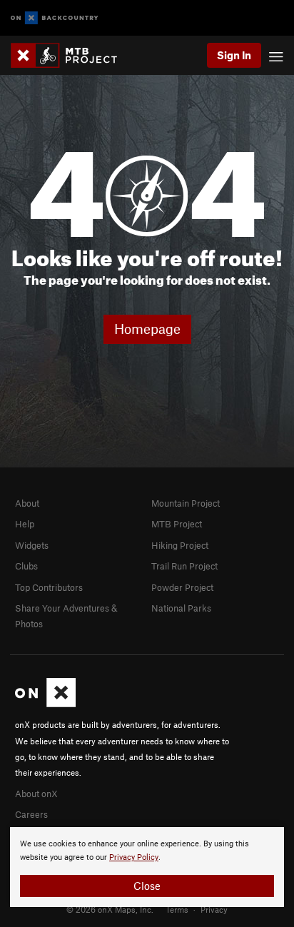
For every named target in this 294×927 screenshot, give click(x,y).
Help (24, 524)
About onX (36, 793)
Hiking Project (179, 545)
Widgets (32, 545)
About (27, 503)
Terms (177, 909)
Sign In (234, 55)
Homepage (147, 328)
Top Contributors (49, 587)
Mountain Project (185, 503)
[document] (147, 867)
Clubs (26, 566)
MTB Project (176, 524)
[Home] (71, 55)
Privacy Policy (133, 857)
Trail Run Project (184, 566)
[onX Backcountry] (54, 18)
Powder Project (182, 587)
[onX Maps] (45, 703)
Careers (31, 814)
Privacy (214, 909)
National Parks (181, 608)
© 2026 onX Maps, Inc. (109, 909)
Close (147, 885)
